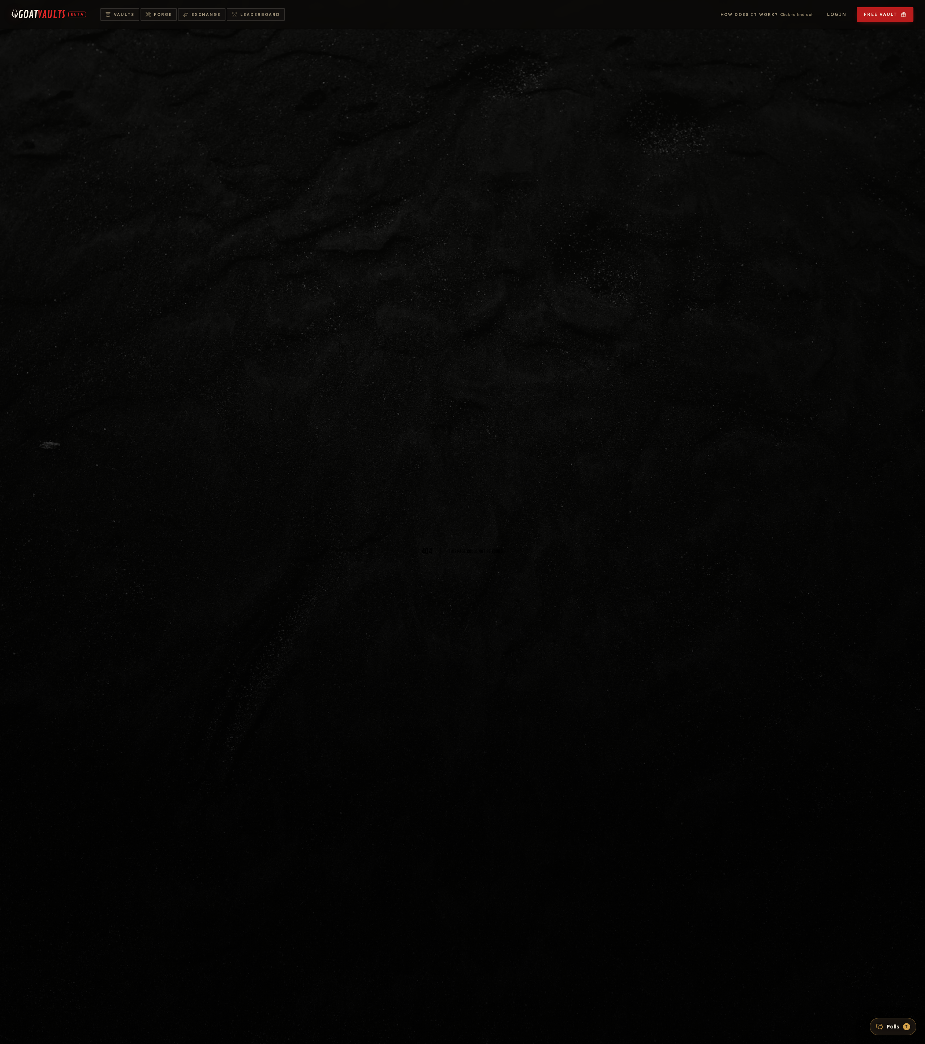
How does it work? (766, 14)
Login (837, 14)
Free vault (881, 14)
